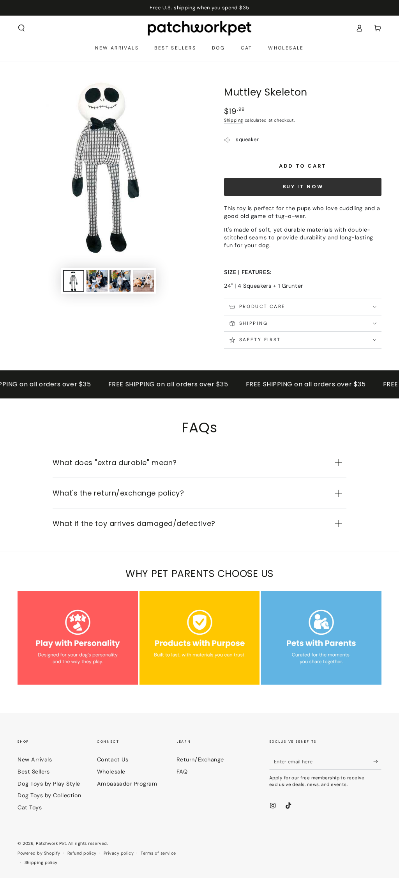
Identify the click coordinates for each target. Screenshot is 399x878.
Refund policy (82, 853)
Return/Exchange (200, 759)
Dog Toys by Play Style (49, 783)
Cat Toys (30, 807)
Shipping (233, 120)
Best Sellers (33, 771)
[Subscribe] (377, 761)
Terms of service (158, 853)
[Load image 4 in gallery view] (143, 281)
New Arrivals (35, 759)
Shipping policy (41, 862)
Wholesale (111, 771)
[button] (21, 28)
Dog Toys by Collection (49, 795)
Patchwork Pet (51, 843)
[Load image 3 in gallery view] (120, 281)
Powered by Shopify (39, 853)
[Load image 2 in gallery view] (97, 281)
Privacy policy (119, 853)
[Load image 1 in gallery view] (73, 281)
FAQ (182, 771)
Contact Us (112, 759)
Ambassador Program (127, 783)
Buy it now (302, 186)
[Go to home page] (199, 28)
